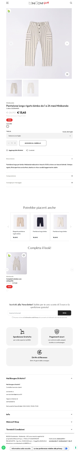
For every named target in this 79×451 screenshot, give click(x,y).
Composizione (11, 176)
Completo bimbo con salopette (13, 280)
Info (8, 414)
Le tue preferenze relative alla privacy (48, 448)
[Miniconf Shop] (39, 2)
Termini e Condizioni (15, 429)
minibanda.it (63, 441)
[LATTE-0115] (7, 126)
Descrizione (10, 159)
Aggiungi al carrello (33, 143)
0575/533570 (10, 402)
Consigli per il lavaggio (14, 183)
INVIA (64, 313)
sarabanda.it (53, 441)
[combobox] (39, 136)
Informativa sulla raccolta (21, 448)
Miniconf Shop (12, 422)
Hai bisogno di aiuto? (16, 378)
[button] (67, 43)
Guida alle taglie (68, 132)
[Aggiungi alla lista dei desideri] (24, 255)
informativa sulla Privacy (31, 317)
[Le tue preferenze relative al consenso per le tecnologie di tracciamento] (75, 447)
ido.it (70, 441)
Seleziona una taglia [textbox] (15, 136)
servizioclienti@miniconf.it (14, 394)
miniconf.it (60, 439)
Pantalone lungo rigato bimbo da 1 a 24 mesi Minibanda (37, 105)
